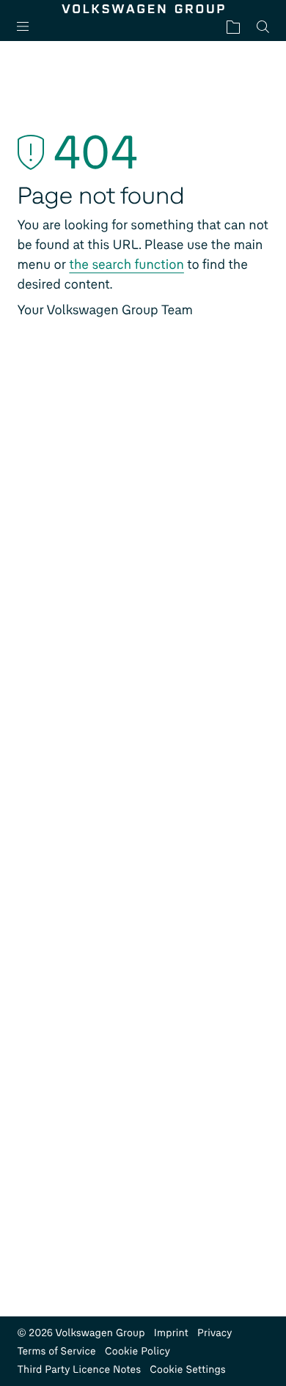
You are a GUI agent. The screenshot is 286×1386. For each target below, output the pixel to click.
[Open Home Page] (142, 8)
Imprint (171, 1333)
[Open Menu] (28, 27)
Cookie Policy (137, 1351)
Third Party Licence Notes (79, 1369)
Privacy (214, 1333)
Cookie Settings (188, 1369)
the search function (126, 264)
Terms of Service (56, 1351)
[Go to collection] (233, 27)
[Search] (263, 26)
